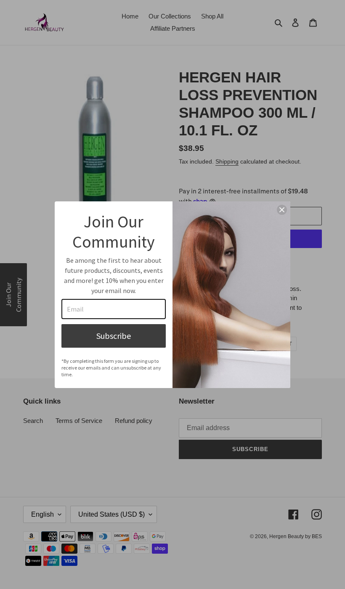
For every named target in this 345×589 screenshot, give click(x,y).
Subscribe (113, 335)
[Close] (282, 210)
